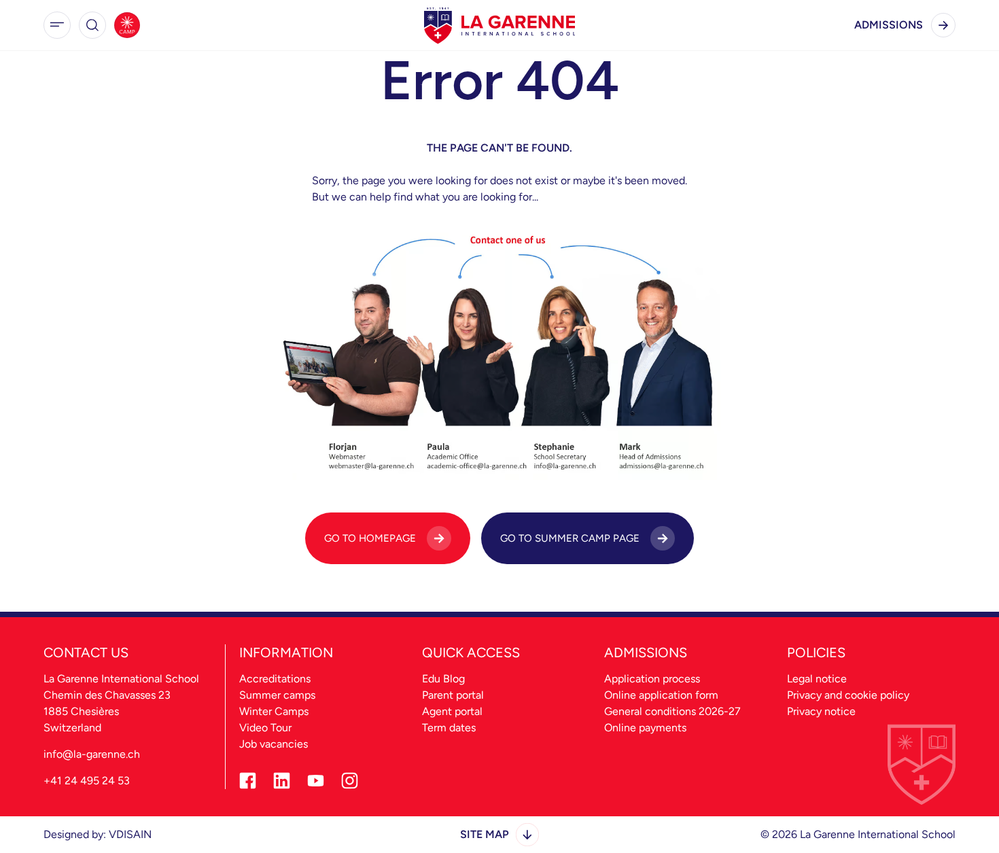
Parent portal (453, 695)
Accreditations (275, 678)
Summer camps (277, 695)
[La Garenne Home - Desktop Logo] (499, 25)
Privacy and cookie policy (848, 695)
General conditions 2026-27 (672, 711)
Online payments (645, 727)
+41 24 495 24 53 (86, 780)
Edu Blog (443, 678)
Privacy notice (821, 711)
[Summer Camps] (127, 25)
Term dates (449, 727)
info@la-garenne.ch (91, 754)
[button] (57, 25)
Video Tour (265, 727)
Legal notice (817, 678)
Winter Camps (274, 711)
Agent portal (452, 711)
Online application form (661, 695)
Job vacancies (273, 743)
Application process (652, 678)
